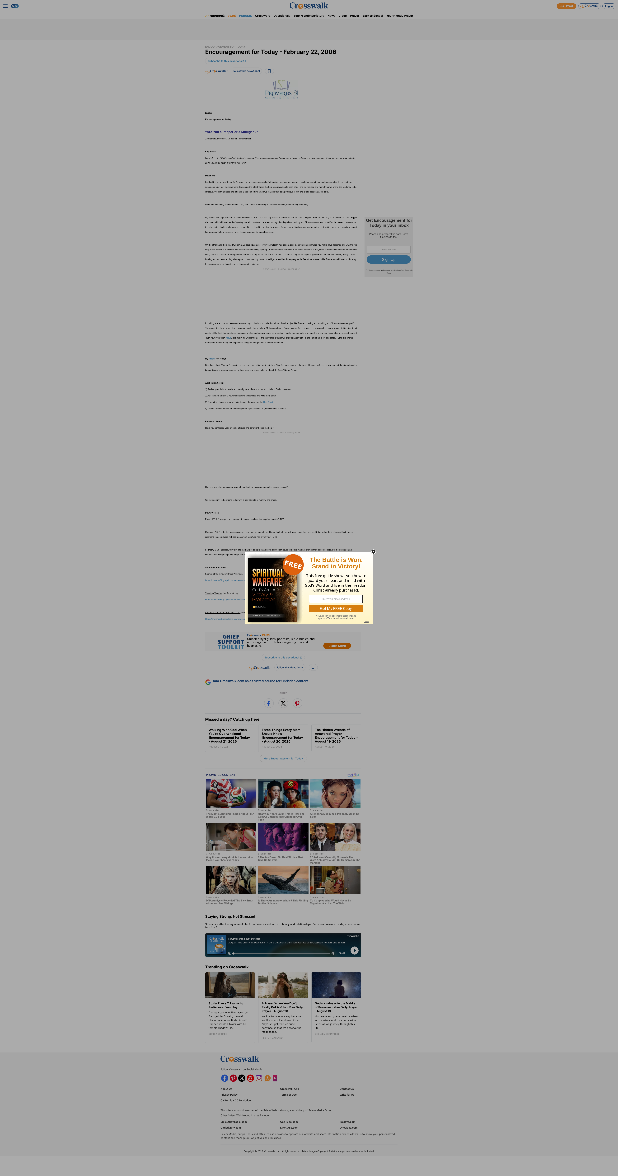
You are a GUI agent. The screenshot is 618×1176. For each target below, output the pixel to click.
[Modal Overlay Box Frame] (309, 588)
